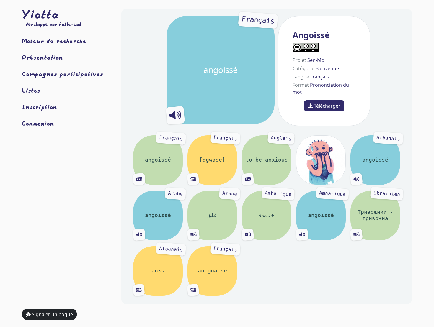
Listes (31, 90)
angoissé (239, 45)
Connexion (38, 123)
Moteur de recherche (54, 40)
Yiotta (40, 14)
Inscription (39, 106)
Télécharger (326, 106)
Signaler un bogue (52, 314)
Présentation (42, 57)
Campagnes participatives (62, 73)
